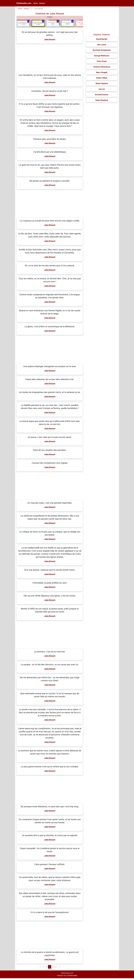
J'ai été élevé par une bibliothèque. (49, 152)
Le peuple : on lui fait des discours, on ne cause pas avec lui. (50, 664)
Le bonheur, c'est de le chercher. (49, 651)
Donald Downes (101, 94)
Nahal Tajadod (102, 83)
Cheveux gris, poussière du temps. (49, 139)
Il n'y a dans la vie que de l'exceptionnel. (50, 912)
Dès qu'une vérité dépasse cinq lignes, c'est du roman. (50, 595)
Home (35, 3)
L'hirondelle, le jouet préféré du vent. (49, 583)
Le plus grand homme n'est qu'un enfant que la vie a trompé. (50, 766)
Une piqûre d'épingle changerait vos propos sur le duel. (49, 366)
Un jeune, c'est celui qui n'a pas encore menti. (50, 437)
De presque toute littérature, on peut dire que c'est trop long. (50, 806)
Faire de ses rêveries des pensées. (49, 450)
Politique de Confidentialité (67, 975)
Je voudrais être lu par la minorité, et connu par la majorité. (50, 835)
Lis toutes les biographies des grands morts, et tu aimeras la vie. (49, 392)
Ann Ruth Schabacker (102, 50)
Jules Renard (49, 39)
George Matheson (101, 56)
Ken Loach (101, 44)
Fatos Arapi (101, 61)
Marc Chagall (101, 72)
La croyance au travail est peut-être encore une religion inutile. (50, 220)
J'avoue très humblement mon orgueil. (50, 463)
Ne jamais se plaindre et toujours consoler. (49, 181)
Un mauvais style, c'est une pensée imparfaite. (49, 503)
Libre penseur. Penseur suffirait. (49, 864)
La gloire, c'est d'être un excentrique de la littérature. (50, 326)
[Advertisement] (49, 58)
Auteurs (42, 3)
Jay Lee (101, 89)
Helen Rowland (101, 100)
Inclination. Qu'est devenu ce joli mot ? (49, 91)
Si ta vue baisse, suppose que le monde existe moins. (49, 570)
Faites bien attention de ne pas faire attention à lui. (49, 379)
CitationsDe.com (23, 3)
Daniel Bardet (101, 39)
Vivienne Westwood (101, 67)
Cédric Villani (101, 78)
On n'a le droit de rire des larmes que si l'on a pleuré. (50, 265)
